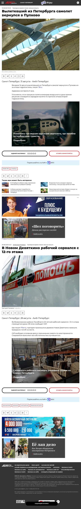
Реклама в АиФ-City (53, 469)
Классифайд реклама (68, 469)
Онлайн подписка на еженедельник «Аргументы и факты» (33, 467)
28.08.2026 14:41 (6, 244)
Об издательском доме (22, 465)
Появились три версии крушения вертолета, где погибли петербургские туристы (44, 134)
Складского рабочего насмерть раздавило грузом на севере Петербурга (42, 371)
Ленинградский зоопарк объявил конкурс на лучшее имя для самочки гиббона (63, 190)
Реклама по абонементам (36, 469)
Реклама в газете (67, 467)
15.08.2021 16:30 (6, 8)
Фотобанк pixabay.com (9, 71)
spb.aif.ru (18, 308)
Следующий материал (42, 503)
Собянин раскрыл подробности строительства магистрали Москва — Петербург (22, 190)
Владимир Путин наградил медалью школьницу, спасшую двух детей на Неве (62, 183)
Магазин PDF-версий (47, 465)
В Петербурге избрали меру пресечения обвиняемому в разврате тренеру (22, 183)
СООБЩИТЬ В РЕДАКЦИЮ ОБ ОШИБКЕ (52, 472)
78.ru (40, 87)
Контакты (56, 467)
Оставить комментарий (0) (64, 153)
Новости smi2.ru (8, 239)
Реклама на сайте (20, 469)
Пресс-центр (35, 465)
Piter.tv (23, 328)
